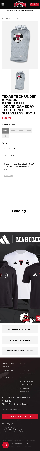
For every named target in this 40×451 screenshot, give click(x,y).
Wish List (23, 377)
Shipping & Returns (27, 374)
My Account (24, 367)
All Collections (12, 19)
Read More (8, 176)
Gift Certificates (26, 381)
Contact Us (24, 370)
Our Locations (7, 370)
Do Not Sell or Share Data (20, 444)
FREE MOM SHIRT (8, 377)
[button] (2, 10)
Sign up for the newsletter (20, 417)
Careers (5, 374)
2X (6, 136)
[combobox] (31, 4)
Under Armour (23, 19)
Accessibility (25, 392)
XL (30, 131)
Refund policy (25, 388)
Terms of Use (7, 441)
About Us (5, 367)
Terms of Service (26, 384)
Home (4, 19)
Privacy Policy (19, 441)
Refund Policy (30, 441)
